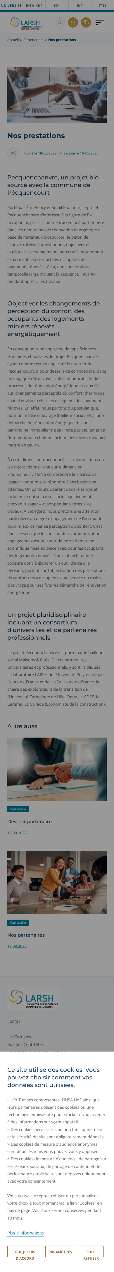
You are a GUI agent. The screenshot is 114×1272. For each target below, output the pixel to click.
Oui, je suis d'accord (25, 1253)
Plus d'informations (25, 1233)
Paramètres (60, 1251)
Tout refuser (91, 1253)
